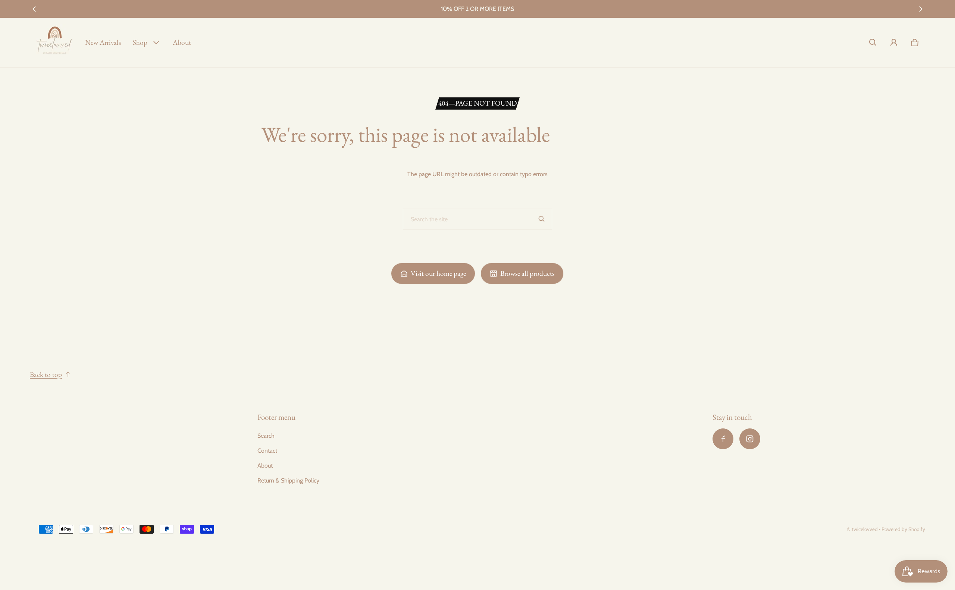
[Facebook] (723, 438)
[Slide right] (920, 8)
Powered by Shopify (903, 529)
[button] (872, 42)
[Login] (893, 42)
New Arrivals (103, 42)
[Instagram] (749, 438)
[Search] (541, 219)
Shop (140, 42)
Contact (267, 450)
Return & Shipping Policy (288, 480)
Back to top (46, 374)
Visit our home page (438, 273)
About (182, 42)
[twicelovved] (54, 42)
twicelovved (865, 529)
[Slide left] (34, 8)
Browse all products (527, 273)
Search (266, 435)
